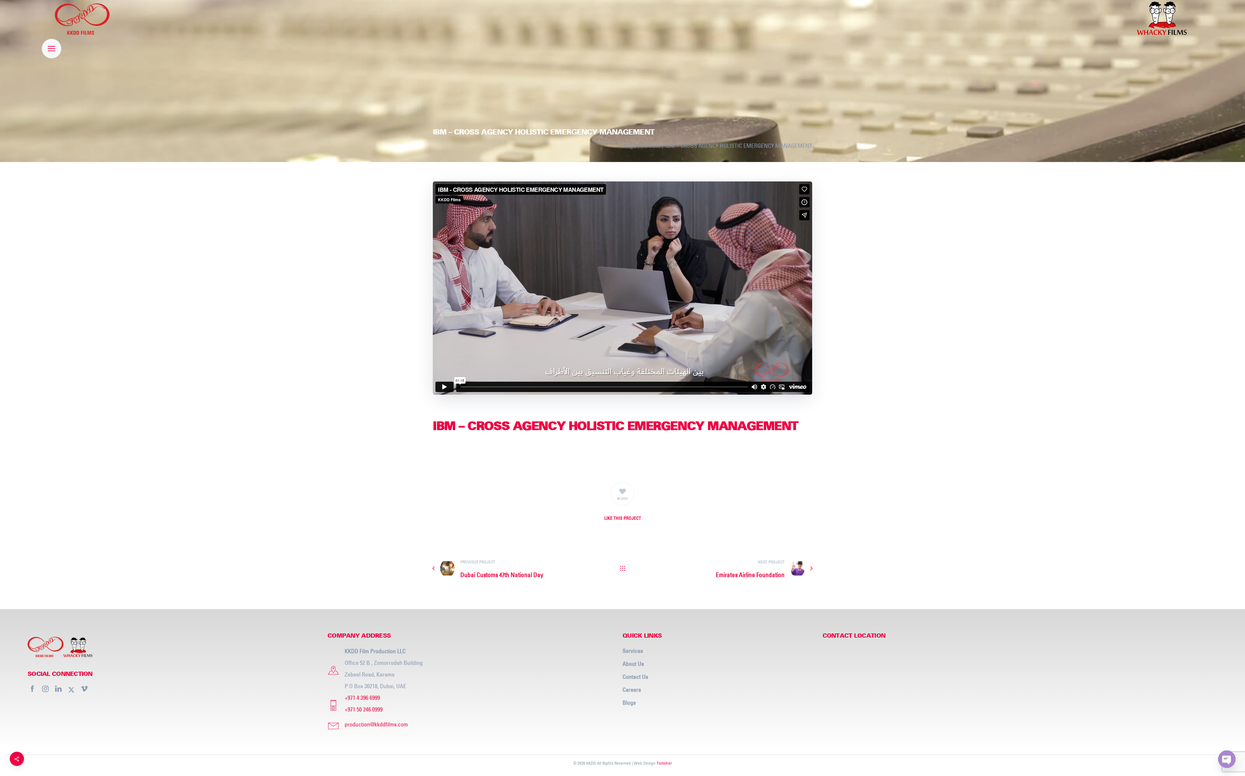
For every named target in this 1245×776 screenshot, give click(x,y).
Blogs (629, 702)
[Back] (622, 568)
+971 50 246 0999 (364, 709)
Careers (631, 689)
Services (632, 650)
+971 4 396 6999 (362, 697)
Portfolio (651, 145)
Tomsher (664, 763)
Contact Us (635, 676)
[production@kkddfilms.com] (472, 724)
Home (630, 145)
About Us (633, 663)
